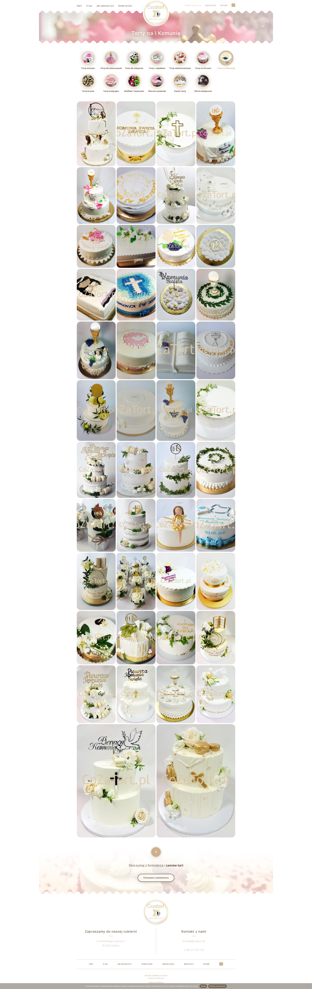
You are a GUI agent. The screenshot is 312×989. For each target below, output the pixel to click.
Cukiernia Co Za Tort (159, 975)
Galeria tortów (191, 5)
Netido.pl (160, 982)
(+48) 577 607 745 (194, 950)
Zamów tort (210, 5)
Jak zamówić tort (105, 6)
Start (79, 6)
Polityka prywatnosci (217, 986)
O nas (89, 6)
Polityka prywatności (156, 978)
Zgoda (203, 986)
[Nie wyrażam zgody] (309, 986)
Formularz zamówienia (156, 877)
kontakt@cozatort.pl (193, 941)
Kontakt (223, 5)
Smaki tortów (125, 6)
